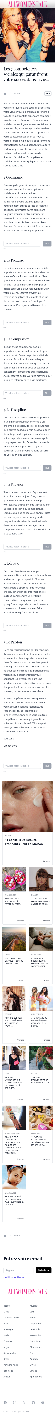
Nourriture (35, 1341)
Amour (7, 1376)
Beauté (7, 1305)
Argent (7, 1347)
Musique (34, 1305)
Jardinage (8, 1370)
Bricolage (8, 1329)
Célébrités (35, 1329)
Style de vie (43, 1270)
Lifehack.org (10, 745)
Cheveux (8, 1341)
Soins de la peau (12, 1317)
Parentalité (35, 1335)
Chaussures (36, 1347)
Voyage (33, 1370)
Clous (6, 1311)
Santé (32, 1317)
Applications (36, 1376)
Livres (33, 1364)
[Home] (5, 93)
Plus (47, 243)
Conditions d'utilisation (14, 1277)
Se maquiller (10, 1353)
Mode (17, 93)
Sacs (32, 1311)
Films (32, 1353)
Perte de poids (11, 1364)
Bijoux (7, 1323)
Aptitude (34, 1359)
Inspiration (35, 1323)
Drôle (6, 1359)
